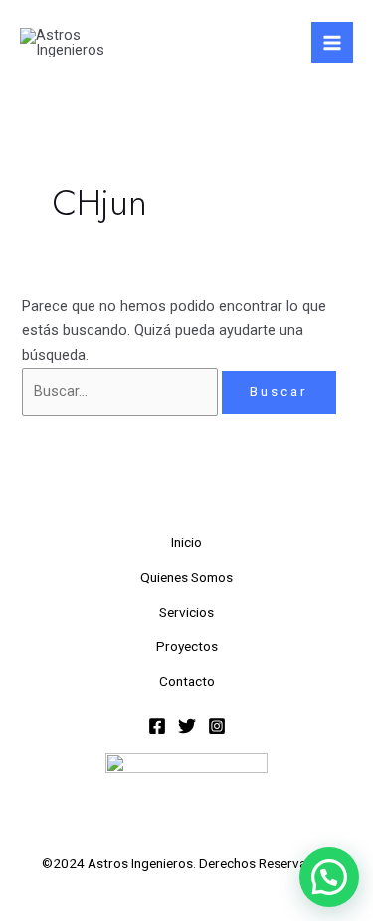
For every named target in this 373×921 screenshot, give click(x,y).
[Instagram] (217, 726)
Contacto (187, 681)
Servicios (186, 612)
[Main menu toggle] (332, 43)
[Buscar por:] (122, 391)
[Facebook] (157, 726)
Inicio (186, 542)
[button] (329, 877)
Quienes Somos (186, 577)
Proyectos (187, 646)
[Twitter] (187, 726)
